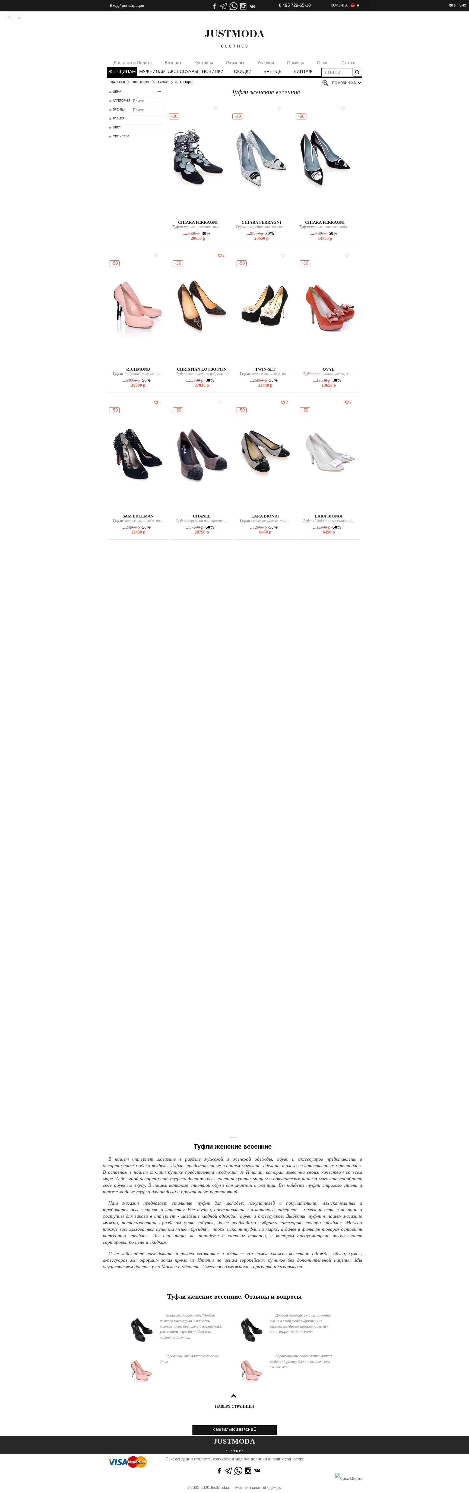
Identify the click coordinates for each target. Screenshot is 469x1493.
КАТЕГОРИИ (121, 100)
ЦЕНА (117, 91)
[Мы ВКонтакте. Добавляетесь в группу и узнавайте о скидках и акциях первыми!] (253, 6)
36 (261, 213)
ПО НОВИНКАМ (344, 83)
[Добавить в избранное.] (215, 108)
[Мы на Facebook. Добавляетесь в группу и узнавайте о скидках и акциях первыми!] (214, 6)
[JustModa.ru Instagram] (248, 1470)
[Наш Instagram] (243, 6)
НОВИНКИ (213, 71)
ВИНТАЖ (303, 71)
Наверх (12, 17)
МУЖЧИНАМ (152, 71)
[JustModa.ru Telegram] (228, 1470)
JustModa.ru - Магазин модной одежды (246, 1487)
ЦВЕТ (117, 127)
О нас (322, 63)
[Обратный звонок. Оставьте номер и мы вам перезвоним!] (233, 23)
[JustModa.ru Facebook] (218, 1470)
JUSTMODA (234, 1441)
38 (200, 213)
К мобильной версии (233, 1430)
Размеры (235, 63)
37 (194, 213)
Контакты (203, 63)
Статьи (348, 63)
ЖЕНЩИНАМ (122, 71)
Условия (265, 63)
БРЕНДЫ (273, 71)
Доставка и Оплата (132, 63)
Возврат (173, 63)
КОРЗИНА (345, 5)
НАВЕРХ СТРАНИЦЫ (234, 1406)
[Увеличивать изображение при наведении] (326, 83)
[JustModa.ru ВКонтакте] (257, 1470)
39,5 (328, 948)
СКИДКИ (243, 71)
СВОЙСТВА (121, 136)
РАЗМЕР (119, 118)
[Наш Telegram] (223, 6)
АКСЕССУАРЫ (182, 71)
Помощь (295, 63)
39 (330, 213)
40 (337, 213)
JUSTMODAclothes (234, 39)
